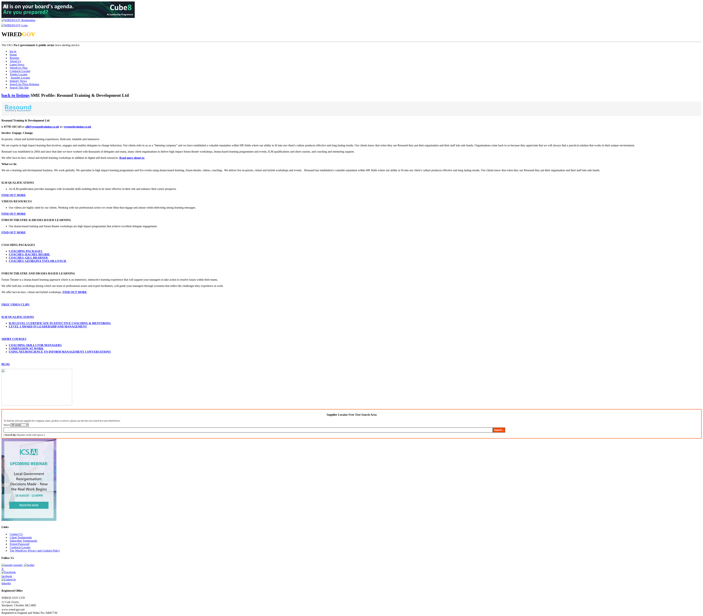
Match (7, 425)
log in (13, 51)
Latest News (17, 64)
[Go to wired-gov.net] (14, 25)
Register (14, 57)
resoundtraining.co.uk (77, 126)
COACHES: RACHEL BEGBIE (30, 254)
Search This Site (19, 87)
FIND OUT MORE (75, 292)
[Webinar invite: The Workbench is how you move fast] (28, 519)
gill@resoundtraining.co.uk (42, 126)
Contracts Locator (20, 71)
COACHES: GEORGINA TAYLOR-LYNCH (38, 261)
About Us (15, 61)
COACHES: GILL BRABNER (29, 257)
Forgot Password (19, 544)
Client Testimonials (21, 537)
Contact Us (16, 534)
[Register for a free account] (18, 20)
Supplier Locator (20, 77)
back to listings (15, 95)
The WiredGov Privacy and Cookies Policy (35, 550)
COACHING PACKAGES (26, 251)
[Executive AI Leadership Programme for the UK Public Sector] (68, 16)
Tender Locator (18, 74)
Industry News (18, 81)
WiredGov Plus (18, 67)
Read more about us (131, 157)
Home (13, 54)
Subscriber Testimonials (23, 540)
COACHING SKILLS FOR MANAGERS (35, 345)
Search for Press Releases (24, 84)
